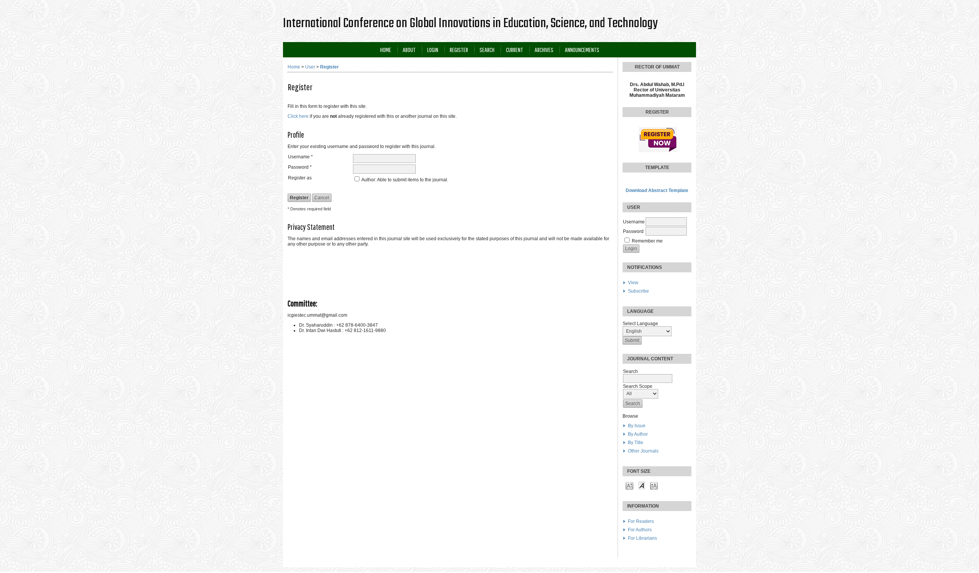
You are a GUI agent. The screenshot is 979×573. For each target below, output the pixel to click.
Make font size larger (654, 485)
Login (432, 49)
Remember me (647, 241)
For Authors (640, 529)
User (310, 67)
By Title (635, 442)
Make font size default (642, 485)
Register (459, 49)
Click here (298, 116)
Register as (300, 178)
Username (634, 222)
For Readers (641, 521)
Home (385, 49)
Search (487, 49)
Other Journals (643, 451)
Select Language (640, 323)
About (409, 49)
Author (368, 179)
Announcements (582, 49)
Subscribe (638, 291)
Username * (300, 157)
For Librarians (642, 538)
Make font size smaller (629, 485)
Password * (300, 167)
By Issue (637, 425)
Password (633, 231)
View (633, 282)
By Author (638, 434)
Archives (544, 49)
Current (514, 49)
